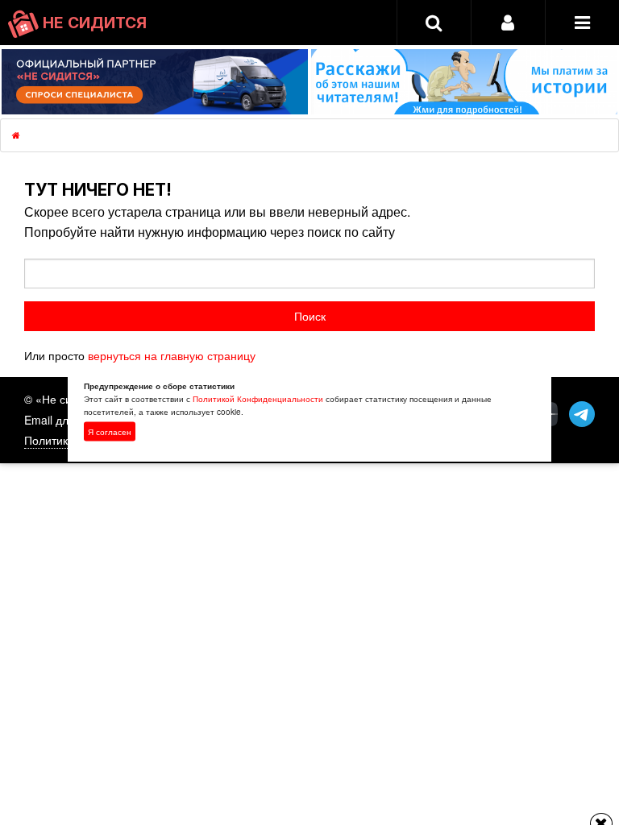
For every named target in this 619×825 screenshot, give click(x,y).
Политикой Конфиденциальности (258, 398)
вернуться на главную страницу (171, 355)
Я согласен (109, 431)
